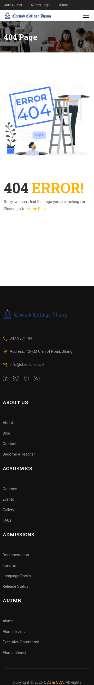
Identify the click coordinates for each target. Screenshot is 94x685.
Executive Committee (21, 642)
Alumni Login (40, 5)
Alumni (64, 5)
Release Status (15, 586)
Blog (6, 433)
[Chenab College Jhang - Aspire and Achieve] (28, 15)
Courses (10, 488)
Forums (9, 565)
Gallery (8, 509)
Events (8, 499)
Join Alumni (13, 5)
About (8, 422)
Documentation (16, 555)
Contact (9, 443)
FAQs (7, 520)
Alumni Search (15, 652)
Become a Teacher (19, 454)
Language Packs (17, 576)
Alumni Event (14, 631)
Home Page (37, 208)
